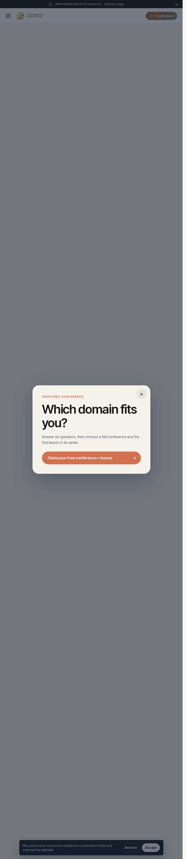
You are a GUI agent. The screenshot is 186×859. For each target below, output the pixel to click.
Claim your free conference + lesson (92, 458)
